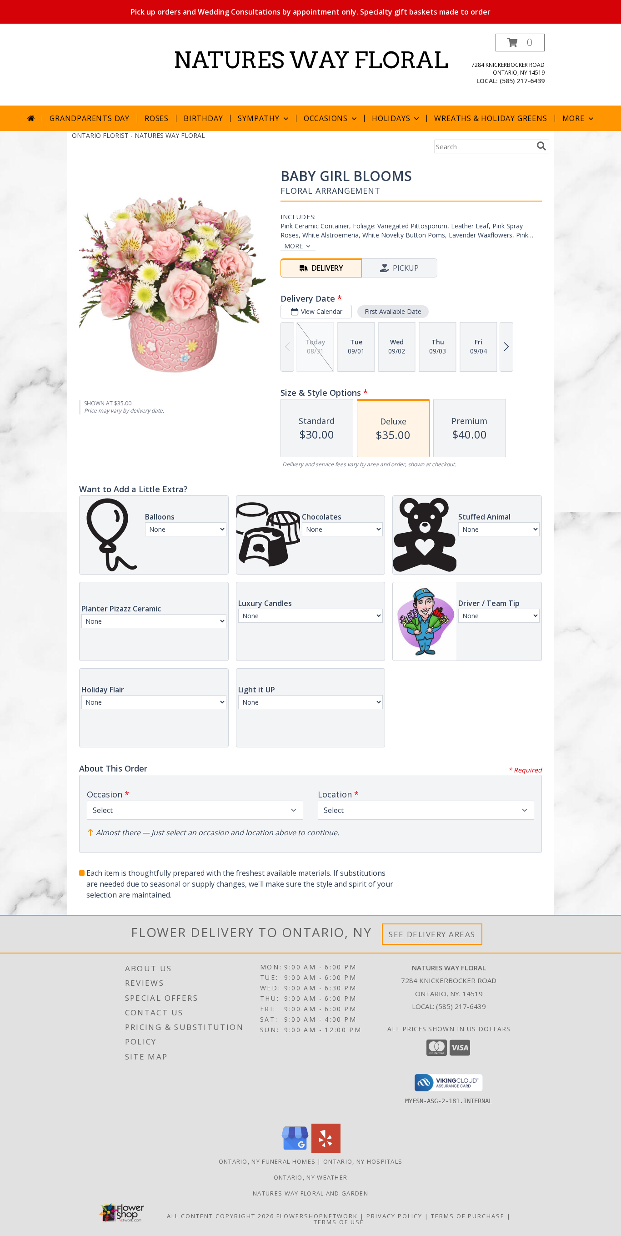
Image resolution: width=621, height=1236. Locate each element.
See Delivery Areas (432, 934)
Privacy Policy (394, 1216)
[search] (541, 146)
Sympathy (258, 118)
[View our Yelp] (326, 1150)
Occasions (326, 118)
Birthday (203, 118)
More (573, 118)
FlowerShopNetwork (317, 1216)
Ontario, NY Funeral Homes (267, 1161)
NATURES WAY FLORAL (310, 60)
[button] (520, 42)
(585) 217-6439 (522, 80)
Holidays (391, 118)
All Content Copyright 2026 (220, 1216)
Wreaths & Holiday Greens (490, 118)
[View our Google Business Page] (295, 1150)
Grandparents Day (90, 118)
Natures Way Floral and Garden (310, 1193)
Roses (157, 118)
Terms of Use (339, 1222)
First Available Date (393, 311)
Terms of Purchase (468, 1216)
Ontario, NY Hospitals (362, 1161)
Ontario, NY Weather (311, 1177)
